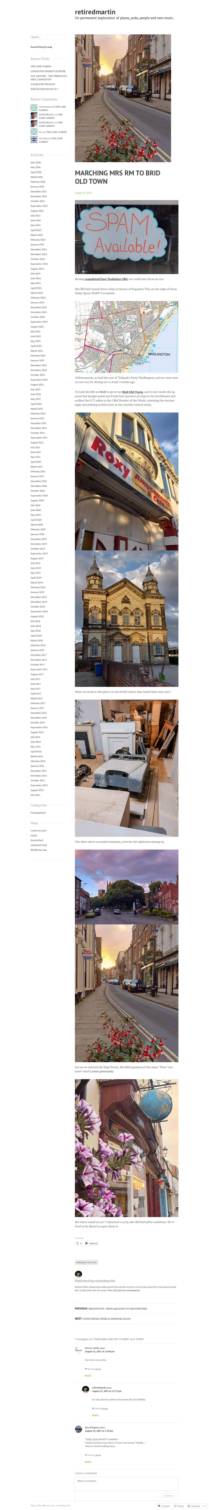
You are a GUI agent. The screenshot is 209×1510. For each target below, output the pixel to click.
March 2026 (37, 176)
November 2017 (39, 659)
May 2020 (36, 514)
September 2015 (39, 785)
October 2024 (38, 259)
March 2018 (37, 640)
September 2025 (39, 205)
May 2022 (36, 399)
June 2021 (36, 452)
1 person (97, 1369)
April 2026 (36, 172)
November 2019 (39, 543)
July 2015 (35, 794)
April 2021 (36, 461)
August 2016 (37, 732)
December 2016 (39, 712)
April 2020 (36, 519)
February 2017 (38, 703)
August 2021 (37, 442)
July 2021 (35, 447)
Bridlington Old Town (86, 1262)
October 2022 (38, 374)
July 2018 (35, 621)
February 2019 (38, 587)
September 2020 (39, 495)
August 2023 (37, 326)
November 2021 (39, 428)
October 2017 (38, 664)
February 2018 (38, 645)
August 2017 (37, 674)
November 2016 (39, 717)
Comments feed (39, 845)
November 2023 (39, 312)
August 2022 (37, 384)
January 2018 (37, 650)
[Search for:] (48, 36)
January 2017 (37, 708)
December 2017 (39, 654)
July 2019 (35, 563)
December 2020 (39, 481)
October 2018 (38, 606)
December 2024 (39, 249)
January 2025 (37, 244)
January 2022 (37, 418)
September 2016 (39, 727)
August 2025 (37, 210)
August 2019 (37, 558)
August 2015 (37, 790)
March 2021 (37, 466)
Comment (168, 1496)
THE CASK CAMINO (41, 66)
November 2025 (39, 196)
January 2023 (37, 360)
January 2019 (37, 592)
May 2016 (36, 746)
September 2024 (39, 263)
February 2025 (38, 239)
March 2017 (37, 698)
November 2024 (39, 254)
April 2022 (36, 403)
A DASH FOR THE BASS (43, 84)
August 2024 (37, 268)
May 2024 (36, 283)
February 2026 (38, 181)
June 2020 (36, 510)
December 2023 (39, 307)
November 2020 (39, 485)
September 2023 (39, 321)
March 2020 (37, 524)
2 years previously (101, 1071)
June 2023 (36, 336)
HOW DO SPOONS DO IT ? (44, 89)
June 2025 (36, 220)
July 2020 (35, 505)
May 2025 (36, 225)
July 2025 (35, 215)
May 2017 (36, 688)
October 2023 (38, 317)
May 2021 (36, 457)
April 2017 (36, 693)
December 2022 (39, 365)
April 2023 (36, 345)
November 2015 (39, 775)
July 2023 (35, 331)
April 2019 (36, 577)
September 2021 (39, 437)
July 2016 (35, 737)
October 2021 (38, 432)
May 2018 (36, 630)
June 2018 (36, 625)
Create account (38, 830)
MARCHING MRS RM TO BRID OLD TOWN (117, 177)
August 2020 (37, 500)
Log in (34, 835)
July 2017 (35, 679)
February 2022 (38, 413)
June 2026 (36, 162)
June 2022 (36, 394)
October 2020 (38, 490)
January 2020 (37, 534)
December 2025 (39, 191)
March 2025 (37, 234)
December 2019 (39, 539)
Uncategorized (38, 812)
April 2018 (36, 635)
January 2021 (37, 476)
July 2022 (35, 389)
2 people (104, 1408)
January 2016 (37, 765)
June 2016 (36, 741)
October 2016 (38, 722)
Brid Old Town (132, 392)
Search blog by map (41, 46)
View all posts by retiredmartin (124, 1290)
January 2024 (37, 302)
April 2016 (36, 751)
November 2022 (39, 370)
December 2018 (39, 597)
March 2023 (37, 350)
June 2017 (36, 683)
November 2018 (39, 601)
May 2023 (36, 341)
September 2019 (39, 553)
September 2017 (39, 669)
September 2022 (39, 379)
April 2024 (36, 288)
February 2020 (38, 529)
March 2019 (37, 582)
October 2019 (38, 548)
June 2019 (36, 568)
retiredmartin (95, 11)
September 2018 (39, 611)
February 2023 (38, 355)
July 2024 (35, 273)
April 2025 (36, 230)
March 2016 (37, 756)
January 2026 (37, 186)
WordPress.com (39, 849)
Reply (88, 1375)
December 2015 (39, 770)
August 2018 (37, 616)
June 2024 (36, 278)
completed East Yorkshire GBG (106, 279)
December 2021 (39, 423)
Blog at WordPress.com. (43, 1505)
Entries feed (37, 840)
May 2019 (36, 572)
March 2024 (37, 292)
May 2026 (36, 167)
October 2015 (38, 780)
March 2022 (37, 408)
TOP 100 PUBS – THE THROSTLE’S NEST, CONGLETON (49, 77)
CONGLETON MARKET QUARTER (48, 71)
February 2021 (38, 471)
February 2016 (38, 761)
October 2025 (38, 201)
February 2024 (38, 297)
